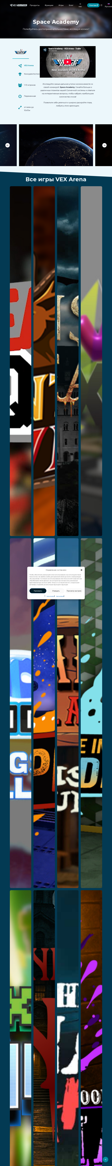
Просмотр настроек (74, 591)
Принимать (38, 591)
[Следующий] (104, 145)
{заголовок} (50, 596)
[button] (81, 570)
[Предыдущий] (7, 145)
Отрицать (56, 591)
